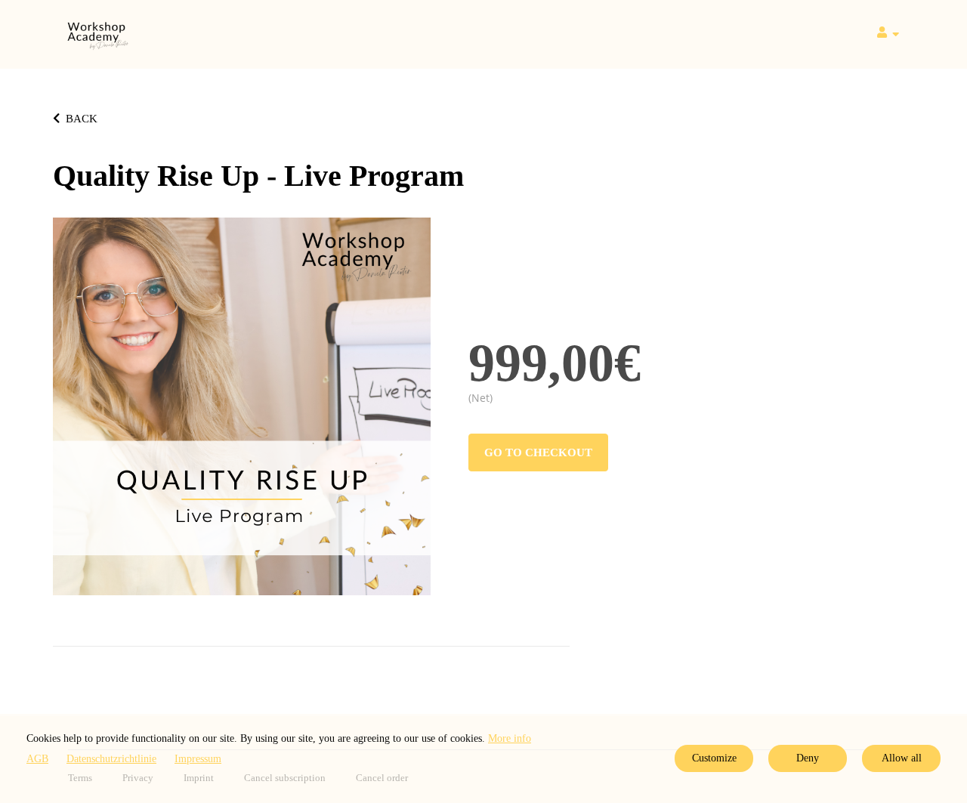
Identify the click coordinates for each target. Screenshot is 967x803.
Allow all (902, 758)
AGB (37, 758)
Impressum (198, 758)
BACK (81, 119)
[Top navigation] (888, 34)
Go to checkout (538, 452)
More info (509, 738)
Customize (714, 758)
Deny (807, 758)
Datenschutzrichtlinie (111, 758)
